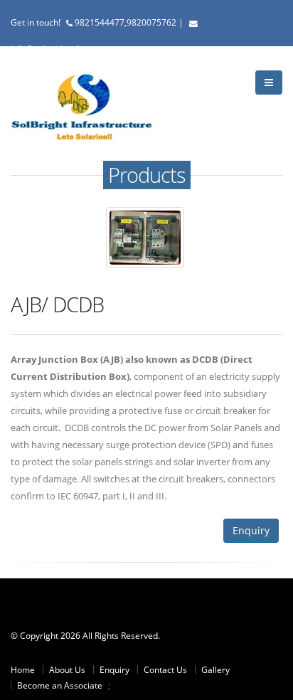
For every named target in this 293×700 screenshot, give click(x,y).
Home (23, 669)
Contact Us (165, 669)
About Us (67, 669)
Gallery (215, 669)
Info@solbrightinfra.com (58, 48)
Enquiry (251, 530)
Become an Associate (59, 685)
